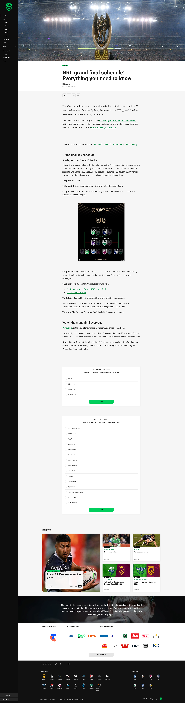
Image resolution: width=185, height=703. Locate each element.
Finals (65, 65)
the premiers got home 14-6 (103, 127)
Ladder (5, 29)
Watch (5, 19)
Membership (7, 51)
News (5, 15)
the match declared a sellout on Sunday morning (115, 144)
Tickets (5, 54)
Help (64, 699)
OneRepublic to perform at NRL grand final (86, 289)
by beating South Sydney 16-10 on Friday (117, 120)
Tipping (6, 42)
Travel (5, 22)
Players (6, 32)
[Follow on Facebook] (60, 664)
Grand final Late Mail (76, 292)
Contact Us (70, 699)
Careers (60, 699)
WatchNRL (67, 328)
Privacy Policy (52, 699)
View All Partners (101, 655)
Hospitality (6, 58)
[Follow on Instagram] (69, 664)
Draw (5, 26)
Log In (7, 699)
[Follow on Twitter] (64, 664)
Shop (4, 61)
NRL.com (66, 84)
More (5, 46)
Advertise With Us (78, 699)
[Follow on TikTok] (56, 664)
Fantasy (6, 39)
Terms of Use (43, 699)
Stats (5, 36)
